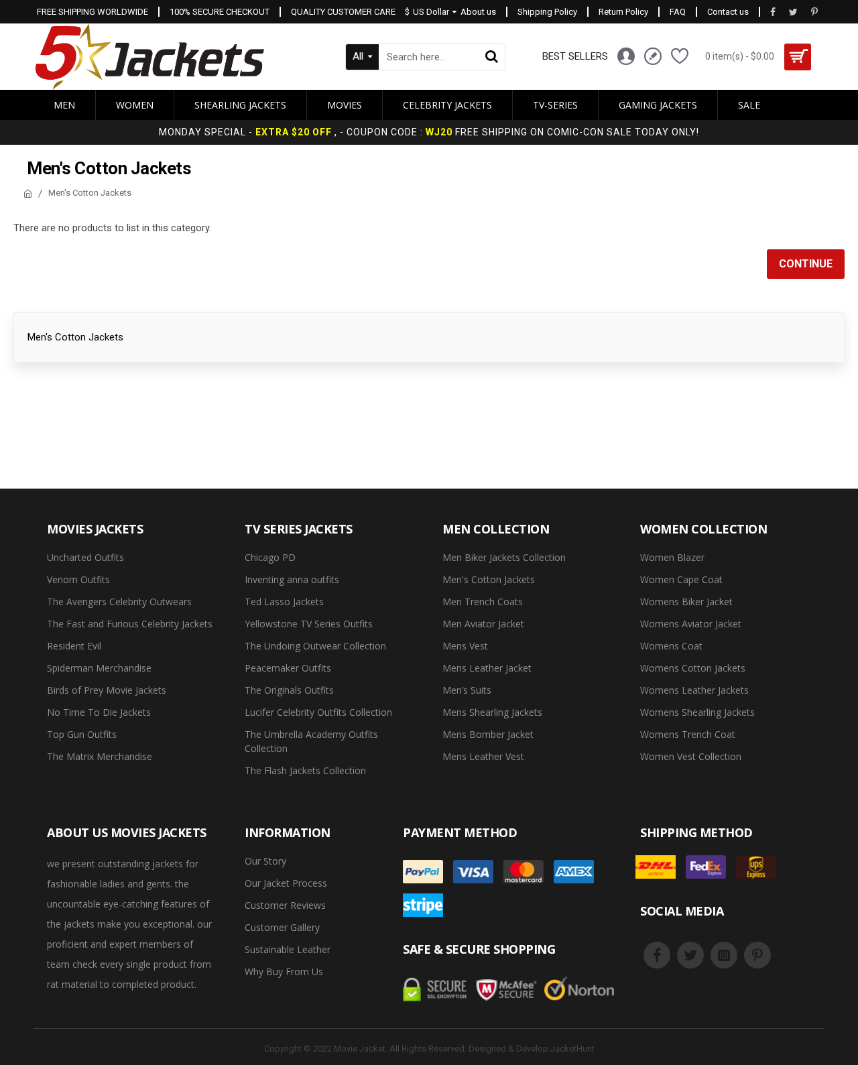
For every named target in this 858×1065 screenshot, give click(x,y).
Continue (806, 263)
